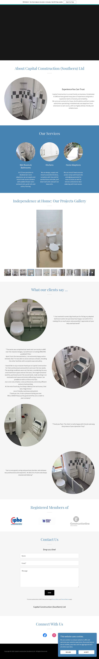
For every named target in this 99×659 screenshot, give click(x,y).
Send (49, 593)
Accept (86, 652)
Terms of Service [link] (65, 599)
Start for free (70, 2)
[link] (45, 635)
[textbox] (49, 555)
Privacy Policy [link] (55, 599)
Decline (68, 652)
